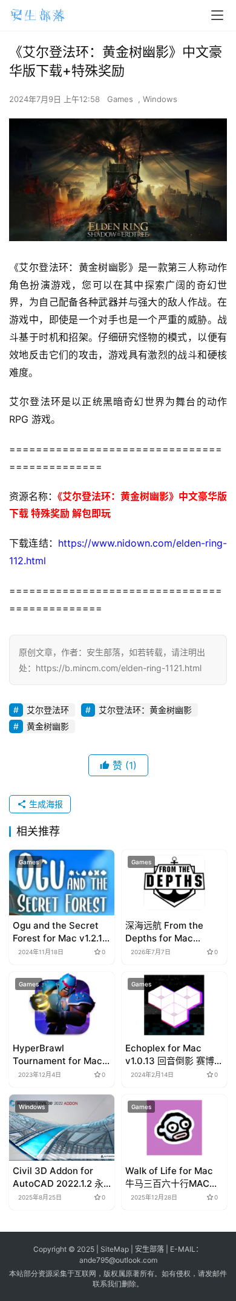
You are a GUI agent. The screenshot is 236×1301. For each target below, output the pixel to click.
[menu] (217, 15)
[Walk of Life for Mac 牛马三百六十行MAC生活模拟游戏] (174, 1127)
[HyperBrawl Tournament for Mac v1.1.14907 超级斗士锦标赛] (61, 1005)
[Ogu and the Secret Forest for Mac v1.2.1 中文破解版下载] (61, 883)
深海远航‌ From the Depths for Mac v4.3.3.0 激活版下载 (167, 932)
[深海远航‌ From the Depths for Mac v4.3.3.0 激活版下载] (174, 883)
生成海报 (45, 804)
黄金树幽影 (48, 726)
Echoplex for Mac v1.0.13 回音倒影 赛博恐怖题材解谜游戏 (174, 1054)
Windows (160, 99)
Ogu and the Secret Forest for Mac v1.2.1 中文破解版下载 (57, 932)
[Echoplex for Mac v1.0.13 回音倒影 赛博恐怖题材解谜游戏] (174, 1005)
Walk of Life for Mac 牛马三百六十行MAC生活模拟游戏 (171, 1177)
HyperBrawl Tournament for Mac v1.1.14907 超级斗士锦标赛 (59, 1054)
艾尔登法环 (48, 710)
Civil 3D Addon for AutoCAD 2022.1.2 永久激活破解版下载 (58, 1177)
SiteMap (114, 1249)
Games (120, 99)
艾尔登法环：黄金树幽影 (145, 710)
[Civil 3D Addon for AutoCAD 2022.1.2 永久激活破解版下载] (61, 1127)
